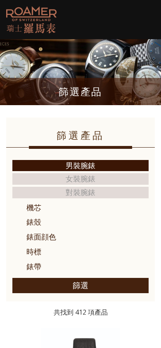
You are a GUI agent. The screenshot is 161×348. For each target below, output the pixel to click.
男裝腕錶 (80, 165)
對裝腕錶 (80, 192)
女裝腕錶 (80, 178)
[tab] (80, 207)
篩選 (80, 285)
